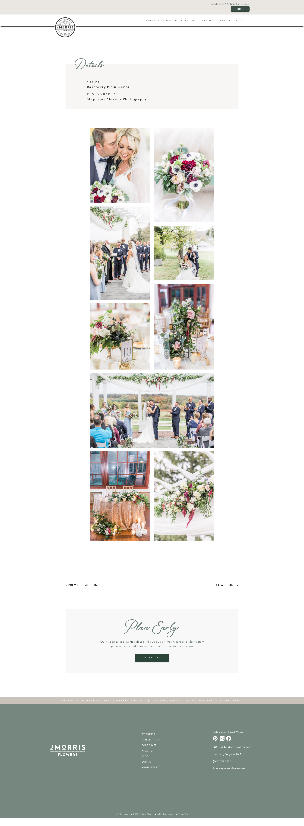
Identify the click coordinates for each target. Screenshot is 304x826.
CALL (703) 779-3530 (167, 701)
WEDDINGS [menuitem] (167, 21)
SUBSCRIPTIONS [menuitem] (187, 21)
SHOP (240, 9)
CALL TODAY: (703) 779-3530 (230, 4)
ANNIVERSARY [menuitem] (150, 768)
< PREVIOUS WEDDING (83, 585)
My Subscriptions (121, 814)
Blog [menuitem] (145, 756)
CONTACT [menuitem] (241, 21)
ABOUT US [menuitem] (225, 21)
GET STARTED (152, 658)
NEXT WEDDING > (224, 585)
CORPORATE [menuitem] (207, 21)
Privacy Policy (184, 814)
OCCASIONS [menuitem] (149, 21)
